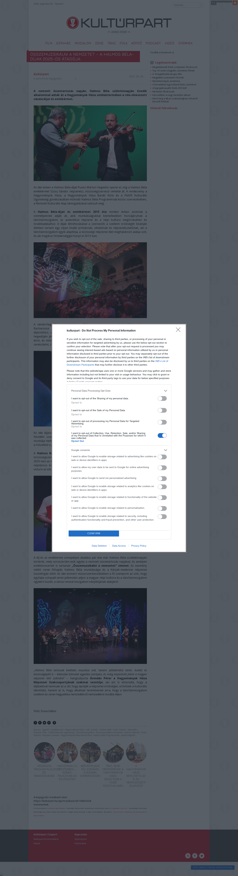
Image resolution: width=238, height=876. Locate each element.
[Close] (179, 330)
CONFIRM (93, 533)
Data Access (119, 545)
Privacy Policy (138, 545)
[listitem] (119, 391)
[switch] (162, 398)
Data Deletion (99, 545)
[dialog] (119, 438)
